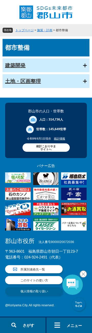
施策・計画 (44, 30)
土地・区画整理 (23, 81)
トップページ (24, 30)
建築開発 (15, 65)
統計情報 (59, 138)
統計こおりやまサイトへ (46, 148)
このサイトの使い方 (34, 280)
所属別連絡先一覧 (32, 269)
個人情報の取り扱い (34, 291)
